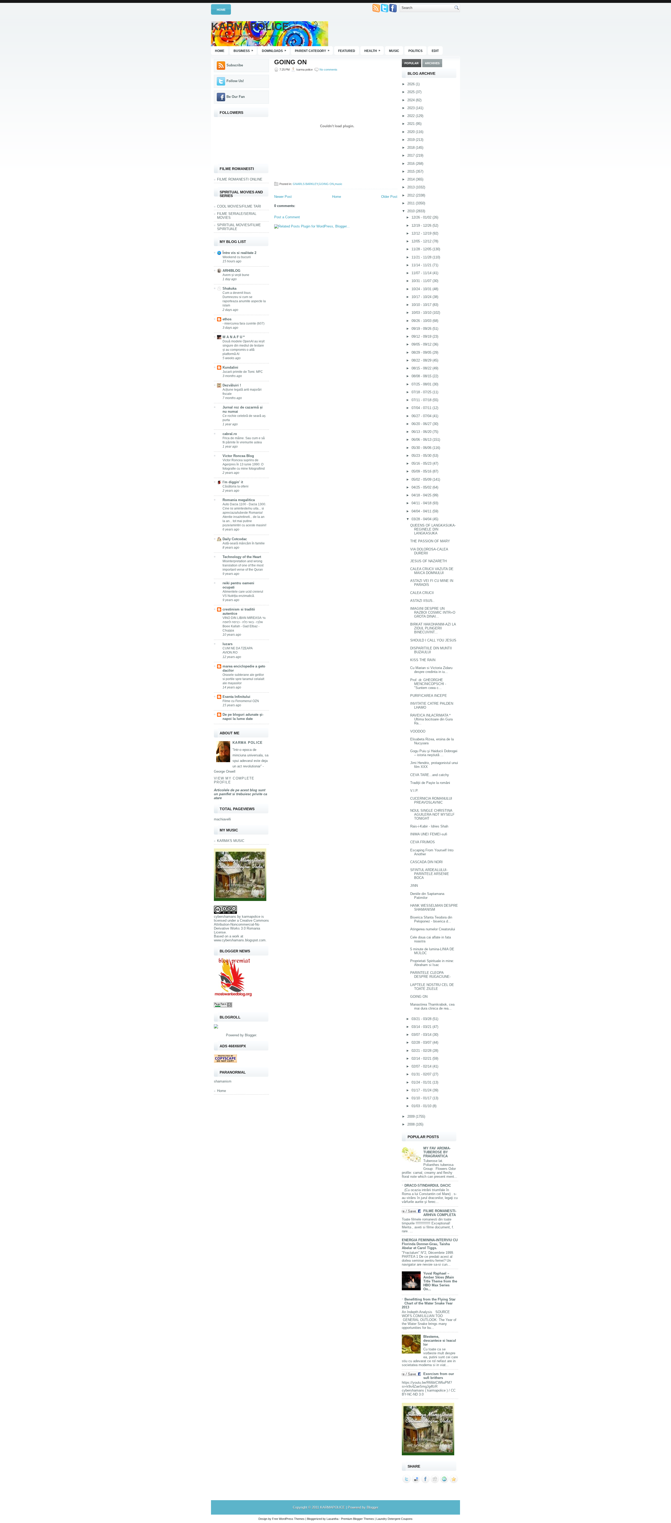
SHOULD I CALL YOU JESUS (433, 640)
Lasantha (332, 1518)
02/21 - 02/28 (422, 1051)
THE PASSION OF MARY (430, 541)
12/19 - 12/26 (422, 225)
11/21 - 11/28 (422, 257)
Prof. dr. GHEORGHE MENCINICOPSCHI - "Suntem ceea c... (428, 684)
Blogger (250, 1035)
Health (372, 51)
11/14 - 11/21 (422, 265)
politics (415, 51)
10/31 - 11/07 (422, 281)
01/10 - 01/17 (422, 1098)
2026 (411, 84)
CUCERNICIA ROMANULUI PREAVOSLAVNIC (431, 800)
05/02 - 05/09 (422, 479)
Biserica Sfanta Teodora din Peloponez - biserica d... (431, 919)
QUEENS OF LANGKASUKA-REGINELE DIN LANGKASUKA (433, 529)
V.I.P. (414, 791)
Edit (435, 51)
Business (243, 51)
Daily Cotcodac (235, 539)
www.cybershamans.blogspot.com (240, 940)
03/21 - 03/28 (422, 1019)
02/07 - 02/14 (422, 1066)
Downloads (274, 51)
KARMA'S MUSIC (230, 841)
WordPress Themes (292, 1518)
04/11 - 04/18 (422, 503)
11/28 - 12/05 (422, 249)
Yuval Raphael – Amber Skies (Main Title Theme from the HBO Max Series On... (440, 1281)
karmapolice (251, 917)
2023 (411, 108)
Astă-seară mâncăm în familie (244, 543)
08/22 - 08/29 (422, 360)
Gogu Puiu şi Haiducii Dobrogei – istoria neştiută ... (433, 753)
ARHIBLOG (231, 271)
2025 (411, 92)
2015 (411, 171)
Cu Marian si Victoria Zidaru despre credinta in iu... (431, 670)
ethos (227, 319)
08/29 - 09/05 (422, 352)
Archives (432, 63)
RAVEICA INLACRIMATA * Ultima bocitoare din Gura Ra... (431, 719)
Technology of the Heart (242, 557)
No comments (328, 69)
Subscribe (234, 65)
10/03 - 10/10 (422, 313)
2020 (411, 132)
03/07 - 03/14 (422, 1035)
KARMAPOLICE (250, 26)
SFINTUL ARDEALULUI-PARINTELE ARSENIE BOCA (429, 874)
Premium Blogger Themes (357, 1518)
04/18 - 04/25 (422, 495)
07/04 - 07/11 (422, 408)
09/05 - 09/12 (422, 344)
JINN (414, 886)
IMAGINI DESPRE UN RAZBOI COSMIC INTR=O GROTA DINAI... (432, 612)
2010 (411, 211)
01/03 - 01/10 (422, 1106)
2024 (411, 100)
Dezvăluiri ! (232, 385)
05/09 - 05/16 (422, 471)
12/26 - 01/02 (422, 217)
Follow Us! (235, 81)
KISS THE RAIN (422, 660)
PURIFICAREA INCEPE (428, 696)
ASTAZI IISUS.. (422, 601)
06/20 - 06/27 (422, 424)
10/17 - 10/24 (422, 297)
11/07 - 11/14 (422, 273)
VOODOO (417, 731)
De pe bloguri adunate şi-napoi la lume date (243, 717)
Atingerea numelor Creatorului (432, 929)
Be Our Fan (235, 97)
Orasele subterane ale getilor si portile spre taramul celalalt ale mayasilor (243, 679)
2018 (411, 148)
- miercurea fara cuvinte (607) (243, 323)
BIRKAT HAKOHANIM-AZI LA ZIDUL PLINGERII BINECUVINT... (433, 628)
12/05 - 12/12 (422, 241)
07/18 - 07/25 (422, 392)
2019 (411, 140)
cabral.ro (230, 434)
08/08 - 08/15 (422, 376)
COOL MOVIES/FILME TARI (239, 206)
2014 (411, 179)
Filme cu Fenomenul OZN (241, 701)
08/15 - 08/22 (422, 368)
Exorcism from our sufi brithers (438, 1376)
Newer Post (283, 197)
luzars (227, 644)
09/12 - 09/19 (422, 336)
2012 (411, 195)
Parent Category (312, 51)
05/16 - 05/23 (422, 463)
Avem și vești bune (236, 275)
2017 (411, 155)
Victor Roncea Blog (238, 456)
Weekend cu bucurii (237, 257)
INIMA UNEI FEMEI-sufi (428, 834)
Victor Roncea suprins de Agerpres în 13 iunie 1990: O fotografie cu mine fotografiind (244, 464)
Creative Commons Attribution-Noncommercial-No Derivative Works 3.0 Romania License (241, 926)
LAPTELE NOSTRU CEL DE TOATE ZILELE (432, 987)
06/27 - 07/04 (422, 416)
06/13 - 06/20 (422, 432)
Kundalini (230, 367)
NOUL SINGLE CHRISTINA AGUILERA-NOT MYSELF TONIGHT (432, 814)
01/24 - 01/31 (422, 1082)
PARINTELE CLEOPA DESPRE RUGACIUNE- (430, 975)
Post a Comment (287, 217)
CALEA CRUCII (422, 593)
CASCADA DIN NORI (426, 862)
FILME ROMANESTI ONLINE (239, 179)
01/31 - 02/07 (422, 1074)
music (394, 51)
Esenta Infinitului (236, 697)
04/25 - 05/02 (422, 487)
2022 (411, 116)
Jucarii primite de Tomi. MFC (243, 372)
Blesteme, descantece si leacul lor (439, 1340)
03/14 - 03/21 (422, 1027)
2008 (411, 1124)
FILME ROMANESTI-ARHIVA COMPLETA (439, 1213)
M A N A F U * (234, 337)
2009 (411, 1116)
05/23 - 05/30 (422, 456)
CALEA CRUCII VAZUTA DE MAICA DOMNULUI (431, 571)
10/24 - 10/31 (422, 289)
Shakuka (229, 288)
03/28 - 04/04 (422, 519)
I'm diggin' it (233, 482)
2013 (411, 187)
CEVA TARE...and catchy (429, 775)
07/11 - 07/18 (422, 400)
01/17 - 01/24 (422, 1090)
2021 (411, 124)
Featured (346, 51)
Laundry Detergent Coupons (394, 1518)
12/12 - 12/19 (422, 233)
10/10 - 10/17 (422, 305)
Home (221, 9)
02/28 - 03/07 (422, 1042)
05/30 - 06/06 (422, 448)
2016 (411, 164)
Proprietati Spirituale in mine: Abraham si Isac (432, 963)
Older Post (389, 197)
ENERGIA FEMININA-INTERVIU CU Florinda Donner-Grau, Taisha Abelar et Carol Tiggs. (430, 1244)
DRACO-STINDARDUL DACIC (427, 1185)
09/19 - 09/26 (422, 329)
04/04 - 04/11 (422, 511)
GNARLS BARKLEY (305, 183)
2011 (411, 203)
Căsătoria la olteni (235, 486)
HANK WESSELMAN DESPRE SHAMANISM (434, 907)
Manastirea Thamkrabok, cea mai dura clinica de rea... (432, 1006)
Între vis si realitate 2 (239, 253)
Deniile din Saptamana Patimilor (427, 896)
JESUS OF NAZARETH (428, 561)
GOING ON (290, 62)
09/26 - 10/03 (422, 321)
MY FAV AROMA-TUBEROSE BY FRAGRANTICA (437, 1152)
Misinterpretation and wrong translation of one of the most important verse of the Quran (243, 565)
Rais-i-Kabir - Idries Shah (429, 826)
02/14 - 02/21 (422, 1058)
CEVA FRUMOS (422, 842)
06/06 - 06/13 (422, 440)
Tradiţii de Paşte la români (430, 783)
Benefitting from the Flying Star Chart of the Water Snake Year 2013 (429, 1303)
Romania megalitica (239, 500)
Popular (411, 63)
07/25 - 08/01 (422, 384)
